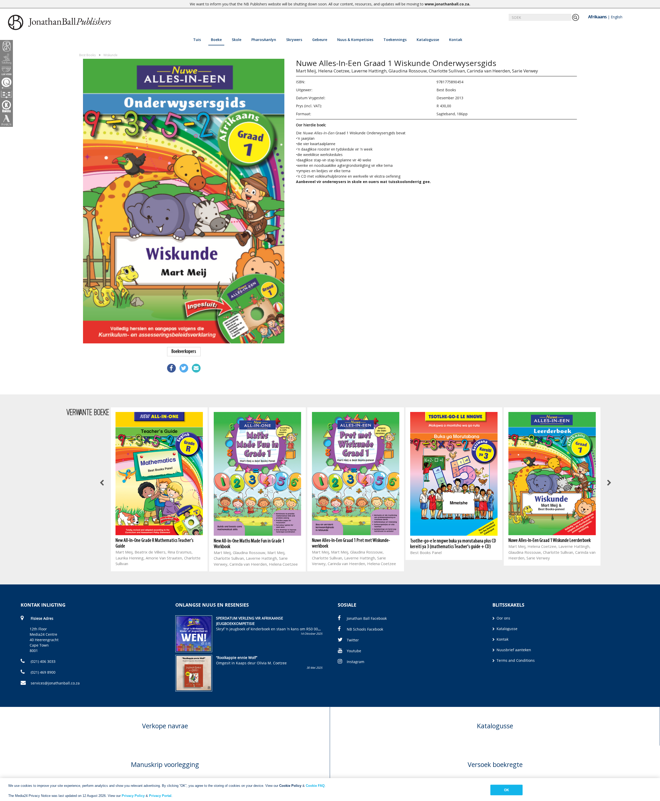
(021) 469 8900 (42, 672)
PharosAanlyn (263, 39)
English (616, 16)
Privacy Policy (133, 796)
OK (506, 790)
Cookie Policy (290, 786)
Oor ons (503, 618)
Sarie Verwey (525, 71)
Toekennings (395, 39)
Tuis (197, 39)
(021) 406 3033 (42, 661)
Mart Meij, (306, 71)
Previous (102, 483)
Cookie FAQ (315, 786)
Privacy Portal (160, 796)
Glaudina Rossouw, (408, 71)
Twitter (353, 640)
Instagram (355, 661)
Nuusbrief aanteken (513, 649)
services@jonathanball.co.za (55, 683)
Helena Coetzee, (334, 71)
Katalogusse (428, 39)
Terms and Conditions (515, 660)
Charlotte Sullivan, (447, 71)
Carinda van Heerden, (489, 71)
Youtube (354, 650)
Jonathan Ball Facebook (367, 618)
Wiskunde (110, 55)
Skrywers (294, 39)
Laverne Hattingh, (369, 71)
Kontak (455, 39)
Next (609, 483)
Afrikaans (597, 17)
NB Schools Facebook (365, 629)
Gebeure (319, 39)
